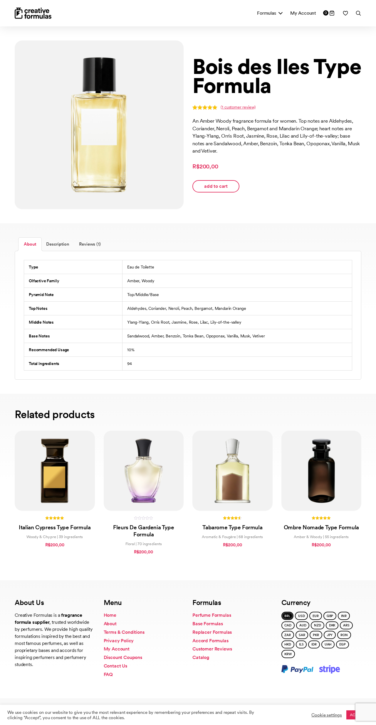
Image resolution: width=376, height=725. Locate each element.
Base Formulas (207, 623)
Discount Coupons (123, 657)
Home (110, 615)
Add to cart (216, 186)
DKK (332, 625)
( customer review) (238, 107)
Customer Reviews (212, 649)
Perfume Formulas (211, 615)
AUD (302, 625)
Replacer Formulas (212, 632)
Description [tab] (57, 244)
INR (344, 616)
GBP (330, 616)
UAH (328, 644)
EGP (342, 644)
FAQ (108, 674)
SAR (302, 635)
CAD (287, 625)
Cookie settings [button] (326, 715)
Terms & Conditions (124, 632)
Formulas (266, 13)
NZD (317, 625)
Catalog (200, 657)
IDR (314, 644)
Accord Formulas (210, 640)
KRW (288, 654)
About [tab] (30, 244)
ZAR (287, 635)
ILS (301, 644)
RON (344, 635)
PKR (316, 635)
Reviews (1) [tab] (89, 244)
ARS (346, 625)
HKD (287, 644)
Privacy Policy (119, 640)
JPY (330, 635)
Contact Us (115, 666)
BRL (287, 616)
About (110, 623)
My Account (303, 13)
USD (301, 616)
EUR (316, 616)
